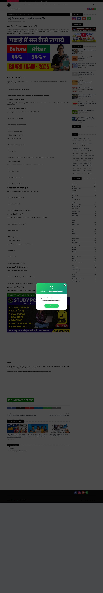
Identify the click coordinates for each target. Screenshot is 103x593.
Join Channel (52, 306)
